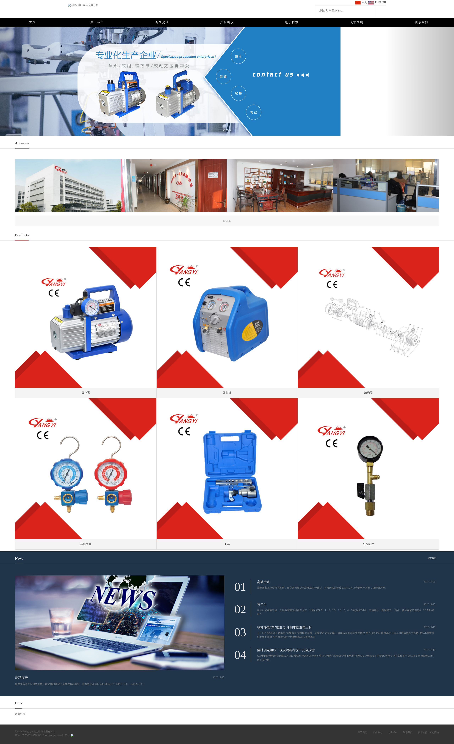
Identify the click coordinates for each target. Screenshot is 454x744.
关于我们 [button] (97, 22)
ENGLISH (380, 2)
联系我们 (407, 732)
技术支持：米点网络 (428, 732)
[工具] (227, 468)
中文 (364, 2)
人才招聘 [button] (357, 22)
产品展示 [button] (227, 22)
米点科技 (20, 713)
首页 (32, 22)
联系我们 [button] (421, 22)
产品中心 (377, 732)
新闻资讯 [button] (162, 22)
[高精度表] (85, 468)
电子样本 (392, 732)
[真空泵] (85, 317)
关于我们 (362, 732)
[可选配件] (368, 468)
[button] (34, 78)
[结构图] (368, 317)
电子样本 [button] (292, 22)
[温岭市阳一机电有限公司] (83, 5)
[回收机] (227, 317)
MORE (432, 558)
